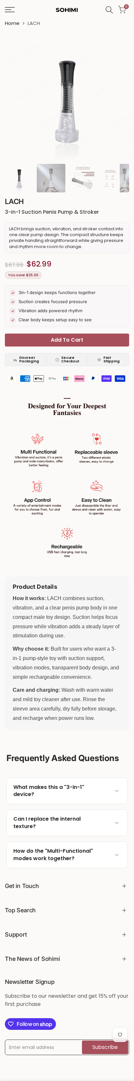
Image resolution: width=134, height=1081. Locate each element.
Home (12, 23)
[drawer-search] (109, 10)
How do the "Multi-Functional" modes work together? (53, 855)
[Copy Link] (104, 790)
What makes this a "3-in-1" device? (48, 791)
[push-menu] (10, 9)
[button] (67, 791)
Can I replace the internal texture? (47, 822)
